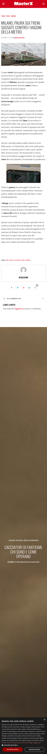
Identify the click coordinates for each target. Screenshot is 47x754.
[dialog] (23, 735)
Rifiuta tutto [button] (34, 749)
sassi (23, 260)
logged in (18, 309)
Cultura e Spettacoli (16, 540)
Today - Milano (11, 16)
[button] (23, 745)
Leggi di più (37, 743)
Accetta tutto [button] (12, 749)
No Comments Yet (14, 298)
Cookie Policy (6, 743)
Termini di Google (27, 743)
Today (3, 16)
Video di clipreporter (31, 540)
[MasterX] (23, 4)
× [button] (44, 720)
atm (6, 260)
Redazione (20, 38)
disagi (11, 260)
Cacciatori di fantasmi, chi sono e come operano (23, 551)
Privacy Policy (15, 743)
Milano (17, 260)
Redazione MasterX (30, 562)
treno (28, 260)
